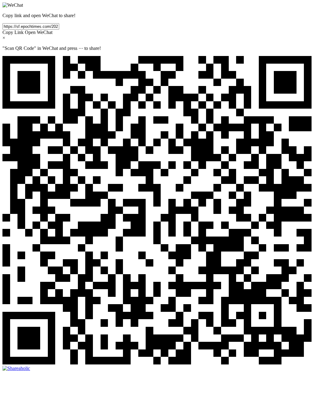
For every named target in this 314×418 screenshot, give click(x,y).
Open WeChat (38, 32)
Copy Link (13, 32)
